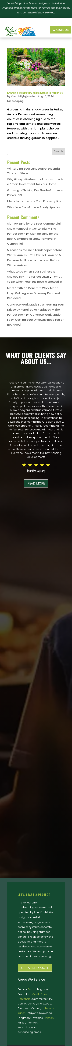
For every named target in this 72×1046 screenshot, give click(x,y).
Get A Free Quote (35, 968)
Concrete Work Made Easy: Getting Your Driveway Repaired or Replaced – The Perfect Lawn (35, 310)
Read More (36, 483)
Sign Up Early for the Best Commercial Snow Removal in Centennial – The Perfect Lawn (34, 229)
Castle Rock (39, 994)
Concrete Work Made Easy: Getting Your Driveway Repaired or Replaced (35, 293)
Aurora (32, 989)
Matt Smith (15, 288)
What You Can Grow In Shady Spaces (33, 207)
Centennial (24, 999)
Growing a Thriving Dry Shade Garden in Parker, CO (35, 93)
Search (58, 151)
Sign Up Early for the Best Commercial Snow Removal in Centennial (32, 239)
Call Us (62, 30)
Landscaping (15, 101)
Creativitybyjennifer (23, 96)
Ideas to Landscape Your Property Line (34, 201)
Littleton (49, 1018)
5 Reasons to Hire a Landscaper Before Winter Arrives (34, 260)
